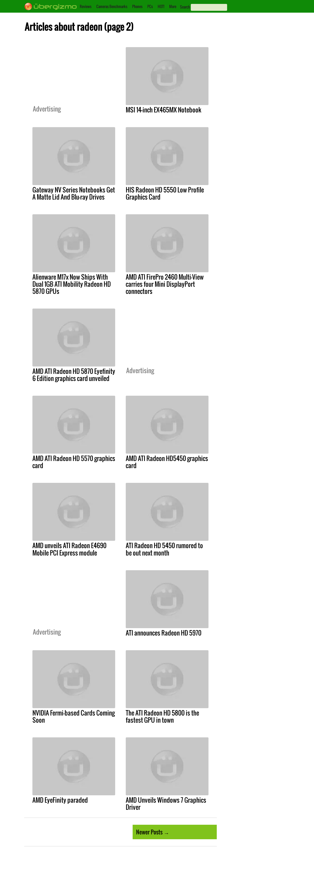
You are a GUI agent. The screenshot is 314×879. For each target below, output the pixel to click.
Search (185, 7)
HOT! (161, 6)
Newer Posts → (152, 832)
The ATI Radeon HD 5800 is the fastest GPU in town (162, 716)
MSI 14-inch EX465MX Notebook (163, 109)
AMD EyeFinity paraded (60, 800)
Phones (137, 6)
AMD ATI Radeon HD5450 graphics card (167, 462)
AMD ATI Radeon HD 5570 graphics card (73, 462)
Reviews (85, 6)
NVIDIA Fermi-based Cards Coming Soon (73, 716)
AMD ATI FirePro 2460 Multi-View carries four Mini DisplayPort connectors (165, 284)
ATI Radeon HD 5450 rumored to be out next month (164, 549)
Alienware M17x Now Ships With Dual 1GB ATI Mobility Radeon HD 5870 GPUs (71, 284)
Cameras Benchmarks (111, 6)
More (172, 6)
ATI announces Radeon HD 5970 (163, 632)
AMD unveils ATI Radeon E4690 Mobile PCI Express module (69, 549)
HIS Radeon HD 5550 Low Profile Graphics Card (165, 193)
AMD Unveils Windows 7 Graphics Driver (166, 803)
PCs (150, 6)
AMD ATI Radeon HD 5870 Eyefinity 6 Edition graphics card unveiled (73, 374)
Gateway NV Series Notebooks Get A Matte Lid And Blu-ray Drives (73, 193)
